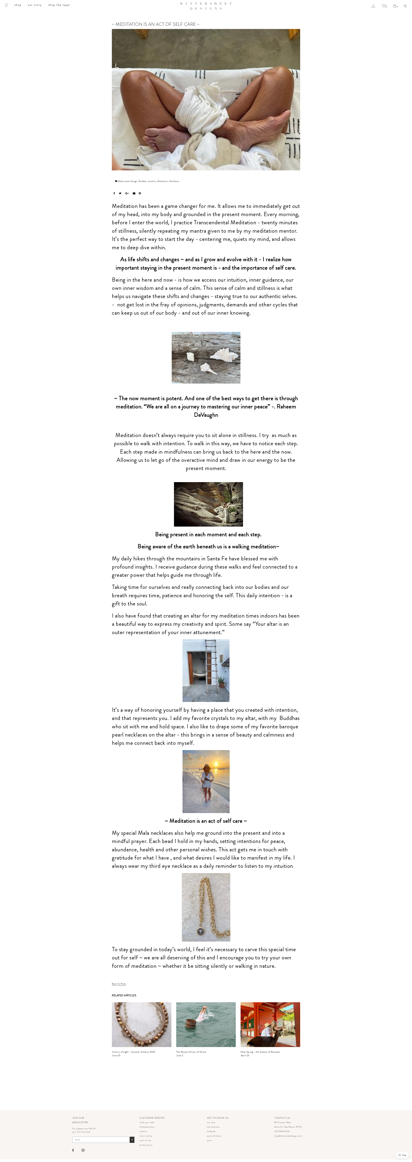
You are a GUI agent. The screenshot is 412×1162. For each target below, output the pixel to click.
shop (17, 5)
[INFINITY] (206, 907)
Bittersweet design (127, 181)
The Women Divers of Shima (191, 1051)
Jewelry (152, 181)
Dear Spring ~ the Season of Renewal (260, 1051)
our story (35, 5)
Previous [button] (115, 1054)
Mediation (162, 181)
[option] (141, 1029)
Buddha (142, 181)
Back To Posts (119, 983)
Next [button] (290, 1054)
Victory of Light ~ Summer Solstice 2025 (133, 1051)
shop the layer (59, 5)
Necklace (174, 181)
